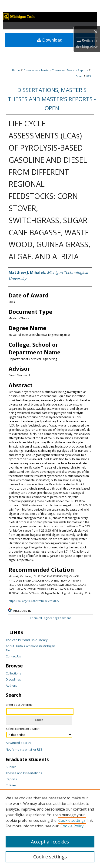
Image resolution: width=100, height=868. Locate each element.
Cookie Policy (71, 826)
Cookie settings (72, 820)
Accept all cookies (50, 842)
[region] (50, 828)
